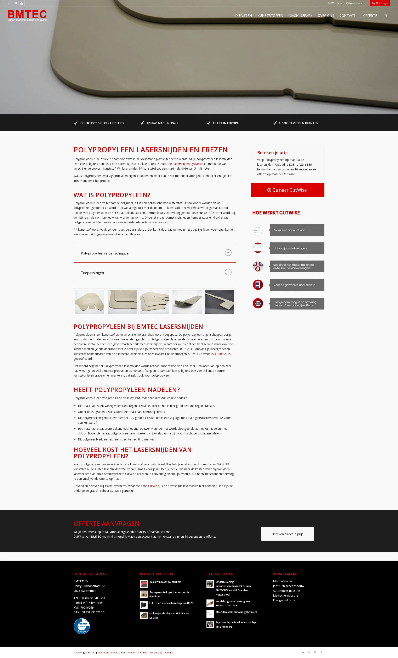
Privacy (131, 652)
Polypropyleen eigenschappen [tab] (105, 253)
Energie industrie (284, 600)
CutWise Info (335, 3)
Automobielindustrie (286, 591)
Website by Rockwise (161, 652)
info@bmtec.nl (93, 603)
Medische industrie (285, 595)
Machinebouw (282, 581)
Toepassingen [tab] (92, 272)
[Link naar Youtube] (21, 3)
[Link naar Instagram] (15, 3)
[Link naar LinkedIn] (9, 3)
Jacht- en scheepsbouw (288, 586)
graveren (197, 164)
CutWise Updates (355, 3)
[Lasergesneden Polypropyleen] (219, 301)
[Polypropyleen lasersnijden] (154, 301)
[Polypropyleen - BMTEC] (90, 301)
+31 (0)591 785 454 (92, 598)
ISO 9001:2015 (221, 354)
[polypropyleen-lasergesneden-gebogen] (187, 301)
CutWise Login (380, 3)
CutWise (153, 486)
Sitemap (142, 652)
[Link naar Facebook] (28, 3)
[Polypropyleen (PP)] (122, 301)
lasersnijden (182, 164)
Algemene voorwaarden (111, 652)
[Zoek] (386, 15)
